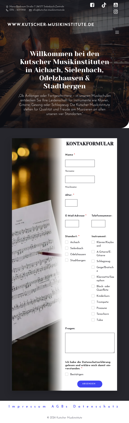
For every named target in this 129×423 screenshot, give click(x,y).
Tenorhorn (103, 314)
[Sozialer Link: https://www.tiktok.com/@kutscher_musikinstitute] (106, 5)
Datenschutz (97, 406)
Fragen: (70, 328)
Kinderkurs (103, 296)
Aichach (75, 242)
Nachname (71, 187)
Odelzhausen (78, 254)
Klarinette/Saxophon (105, 279)
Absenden (89, 384)
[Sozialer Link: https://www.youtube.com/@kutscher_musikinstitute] (117, 5)
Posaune (102, 308)
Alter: (69, 195)
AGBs (61, 406)
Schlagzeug (103, 261)
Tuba (100, 320)
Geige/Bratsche (105, 269)
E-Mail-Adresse (75, 215)
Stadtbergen (77, 260)
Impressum (28, 406)
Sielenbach (76, 248)
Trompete (103, 302)
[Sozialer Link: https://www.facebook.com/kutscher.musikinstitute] (94, 5)
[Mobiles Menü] (117, 32)
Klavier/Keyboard (105, 244)
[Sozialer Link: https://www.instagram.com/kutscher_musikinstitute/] (117, 11)
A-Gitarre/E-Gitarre (104, 254)
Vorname (69, 171)
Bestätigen (76, 374)
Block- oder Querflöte (103, 288)
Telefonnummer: (102, 215)
